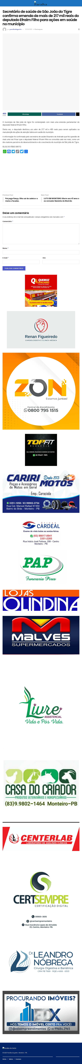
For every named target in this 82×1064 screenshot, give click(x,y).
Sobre (11, 1059)
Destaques (38, 29)
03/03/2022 (28, 29)
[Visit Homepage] (41, 3)
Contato (18, 1059)
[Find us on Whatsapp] (61, 1059)
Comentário (8, 221)
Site (44, 258)
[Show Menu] (3, 3)
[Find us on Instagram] (59, 1059)
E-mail (6, 258)
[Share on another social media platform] (77, 114)
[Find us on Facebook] (56, 1059)
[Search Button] (78, 3)
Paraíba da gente (12, 1053)
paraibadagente (15, 29)
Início (4, 1059)
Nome (6, 248)
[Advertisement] (41, 173)
